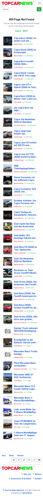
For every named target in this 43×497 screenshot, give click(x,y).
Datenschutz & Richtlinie (21, 479)
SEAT (25, 31)
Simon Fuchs (18, 392)
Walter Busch (18, 415)
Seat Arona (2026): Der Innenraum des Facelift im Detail (25, 284)
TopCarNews (26, 493)
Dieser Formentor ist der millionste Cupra (24, 178)
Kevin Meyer (18, 148)
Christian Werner (20, 125)
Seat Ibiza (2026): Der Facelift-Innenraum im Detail (25, 296)
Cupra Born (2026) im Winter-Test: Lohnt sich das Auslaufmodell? (25, 99)
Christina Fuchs (19, 230)
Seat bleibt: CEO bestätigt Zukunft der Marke (24, 238)
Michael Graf (18, 438)
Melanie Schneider (21, 172)
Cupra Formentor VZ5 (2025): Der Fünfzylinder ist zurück (25, 192)
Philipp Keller (19, 357)
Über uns (27, 474)
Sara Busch (18, 195)
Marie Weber (18, 56)
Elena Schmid (19, 241)
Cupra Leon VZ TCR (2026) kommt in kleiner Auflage (26, 157)
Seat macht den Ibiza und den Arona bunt (24, 225)
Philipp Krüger (19, 160)
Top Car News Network (14, 490)
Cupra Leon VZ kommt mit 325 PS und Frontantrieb (25, 145)
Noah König (18, 346)
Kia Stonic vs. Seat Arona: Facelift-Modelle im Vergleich (26, 273)
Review (20, 455)
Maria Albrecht (19, 299)
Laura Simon (18, 90)
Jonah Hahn (18, 137)
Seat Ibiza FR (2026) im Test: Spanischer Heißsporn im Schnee (25, 250)
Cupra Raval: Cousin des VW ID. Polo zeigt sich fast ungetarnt (24, 76)
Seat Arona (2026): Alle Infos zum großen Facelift (25, 319)
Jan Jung (17, 427)
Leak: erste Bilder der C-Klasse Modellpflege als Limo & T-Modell (25, 412)
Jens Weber (18, 380)
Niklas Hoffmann (20, 253)
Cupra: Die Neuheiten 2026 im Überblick (24, 120)
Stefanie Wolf (18, 311)
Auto (4, 455)
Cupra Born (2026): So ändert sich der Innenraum (25, 41)
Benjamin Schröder (21, 369)
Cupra (18, 31)
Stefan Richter (19, 264)
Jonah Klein (18, 276)
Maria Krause (19, 183)
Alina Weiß (18, 102)
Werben (38, 474)
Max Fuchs (18, 404)
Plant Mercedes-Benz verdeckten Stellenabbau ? (25, 366)
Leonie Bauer (19, 67)
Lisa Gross (18, 114)
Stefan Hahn (18, 44)
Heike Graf (18, 206)
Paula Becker (19, 79)
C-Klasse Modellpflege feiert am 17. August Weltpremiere (25, 435)
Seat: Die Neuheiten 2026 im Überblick (24, 260)
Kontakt (38, 479)
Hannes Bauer (19, 288)
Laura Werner (19, 218)
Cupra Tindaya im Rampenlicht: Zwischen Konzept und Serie (25, 215)
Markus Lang (18, 334)
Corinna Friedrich (20, 322)
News (11, 455)
